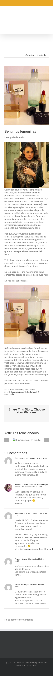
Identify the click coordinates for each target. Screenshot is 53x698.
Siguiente (41, 54)
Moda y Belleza (30, 392)
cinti (16, 458)
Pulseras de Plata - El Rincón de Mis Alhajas (31, 485)
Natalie (17, 585)
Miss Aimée (19, 513)
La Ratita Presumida (15, 390)
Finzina (17, 559)
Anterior (29, 54)
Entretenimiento (17, 392)
